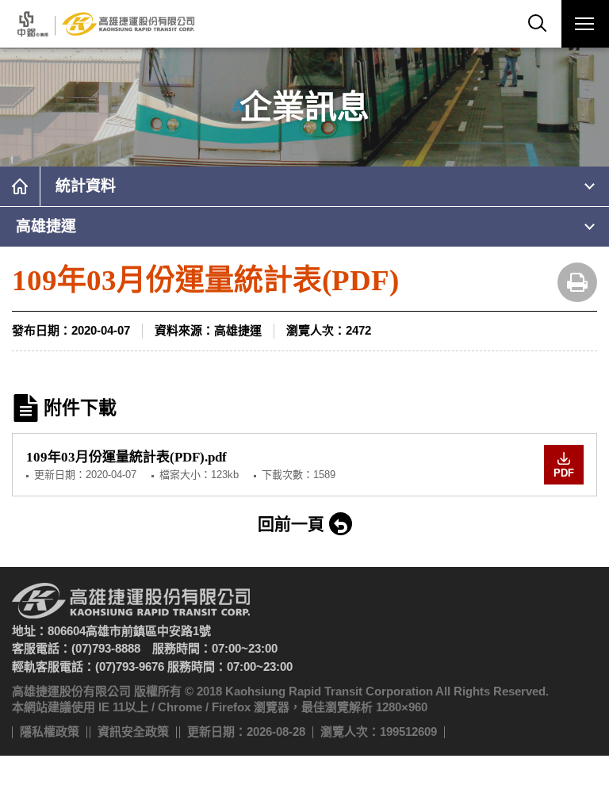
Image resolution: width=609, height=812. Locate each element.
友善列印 (577, 282)
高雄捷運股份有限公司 (104, 24)
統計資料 (86, 186)
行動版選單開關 (585, 24)
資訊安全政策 (133, 731)
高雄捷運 (46, 226)
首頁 (20, 186)
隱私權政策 (49, 731)
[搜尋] (537, 24)
